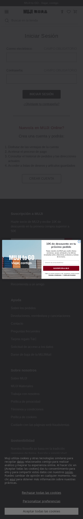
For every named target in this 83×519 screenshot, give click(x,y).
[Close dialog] (79, 241)
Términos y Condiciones (54, 275)
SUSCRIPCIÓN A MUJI (61, 268)
